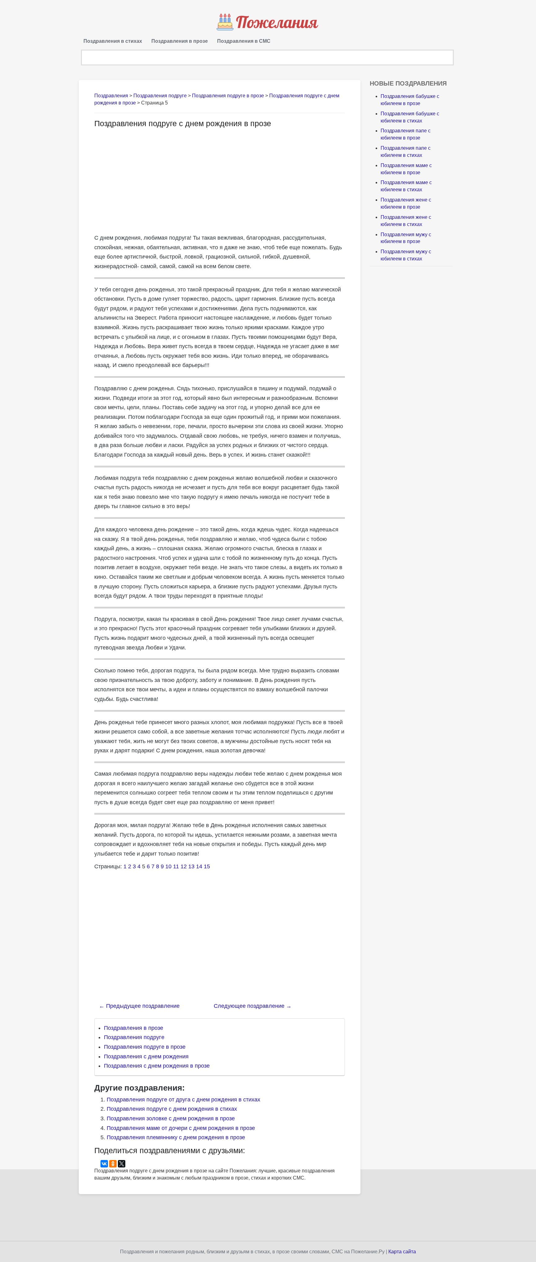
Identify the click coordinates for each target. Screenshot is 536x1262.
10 (168, 866)
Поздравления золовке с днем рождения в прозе (171, 1118)
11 (176, 866)
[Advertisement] (146, 180)
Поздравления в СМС (243, 41)
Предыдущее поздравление (139, 1006)
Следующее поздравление (253, 1006)
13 (191, 866)
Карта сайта (402, 1251)
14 (199, 866)
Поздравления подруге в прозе (144, 1047)
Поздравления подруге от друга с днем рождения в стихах (183, 1099)
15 (207, 866)
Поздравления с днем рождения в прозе (157, 1066)
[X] (121, 1163)
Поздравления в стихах (112, 41)
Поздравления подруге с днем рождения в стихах (172, 1109)
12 (184, 866)
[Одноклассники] (113, 1163)
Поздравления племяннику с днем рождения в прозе (176, 1137)
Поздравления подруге (134, 1037)
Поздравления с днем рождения (146, 1056)
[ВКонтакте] (104, 1163)
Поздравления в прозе (179, 41)
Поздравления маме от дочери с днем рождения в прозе (181, 1128)
